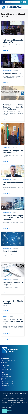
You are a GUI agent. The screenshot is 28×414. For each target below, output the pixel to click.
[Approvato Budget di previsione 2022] (12, 134)
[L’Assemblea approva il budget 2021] (12, 270)
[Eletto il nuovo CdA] (12, 239)
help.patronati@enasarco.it (7, 385)
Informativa (10, 410)
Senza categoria (6, 298)
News (4, 37)
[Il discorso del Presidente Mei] (12, 171)
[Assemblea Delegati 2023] (12, 61)
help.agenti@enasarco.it (7, 382)
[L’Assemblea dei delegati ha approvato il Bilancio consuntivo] (12, 203)
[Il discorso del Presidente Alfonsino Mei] (12, 27)
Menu (3, 2)
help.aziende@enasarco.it (7, 383)
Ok (4, 410)
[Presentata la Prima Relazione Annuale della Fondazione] (12, 92)
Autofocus (5, 316)
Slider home (8, 37)
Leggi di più (6, 50)
